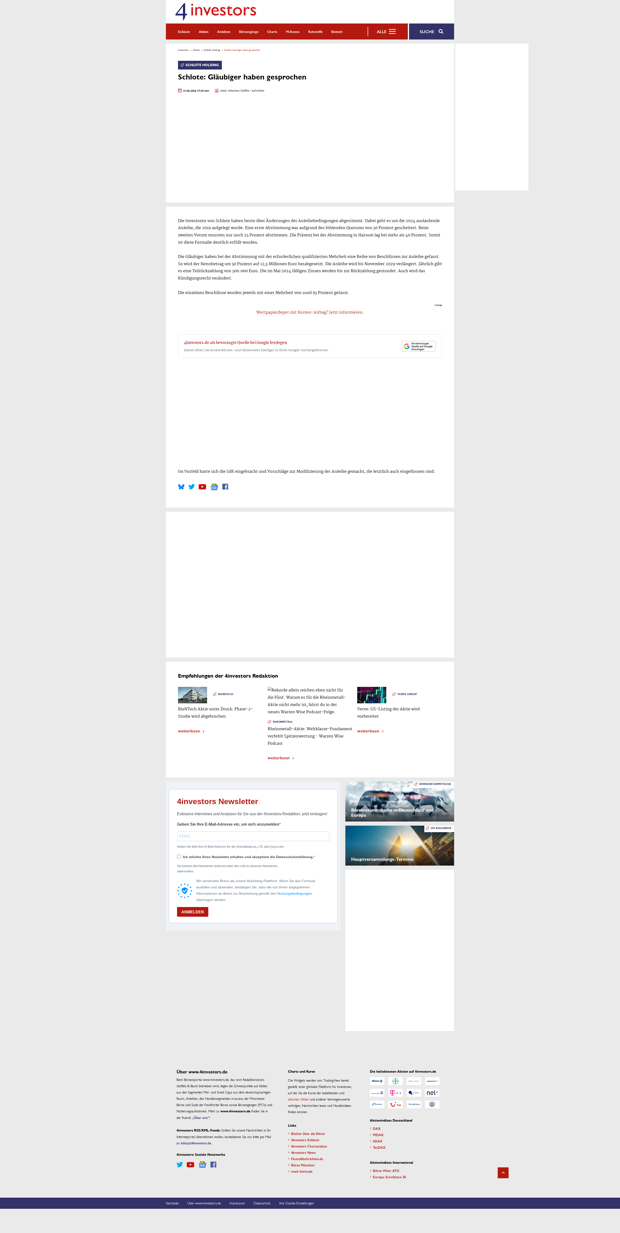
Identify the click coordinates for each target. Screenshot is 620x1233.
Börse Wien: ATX (386, 1170)
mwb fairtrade (301, 1171)
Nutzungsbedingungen (294, 893)
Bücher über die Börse (308, 1133)
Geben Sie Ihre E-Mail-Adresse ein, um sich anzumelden (228, 824)
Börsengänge (248, 31)
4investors (183, 50)
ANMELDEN (192, 912)
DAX (377, 1128)
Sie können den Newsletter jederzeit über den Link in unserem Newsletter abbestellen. (227, 868)
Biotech (336, 31)
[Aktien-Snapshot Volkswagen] (432, 1104)
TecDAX (379, 1147)
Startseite (172, 1203)
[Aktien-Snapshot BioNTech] (414, 1081)
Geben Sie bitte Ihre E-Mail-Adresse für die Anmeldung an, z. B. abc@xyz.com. (230, 846)
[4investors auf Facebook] (225, 487)
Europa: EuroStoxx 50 (389, 1176)
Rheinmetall (283, 721)
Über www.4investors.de (204, 1203)
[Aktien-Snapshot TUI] (395, 1104)
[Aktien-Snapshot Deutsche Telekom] (395, 1093)
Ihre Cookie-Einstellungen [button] (296, 1203)
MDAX (378, 1134)
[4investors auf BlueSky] (181, 487)
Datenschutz (262, 1203)
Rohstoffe (315, 31)
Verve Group (407, 694)
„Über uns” (200, 1117)
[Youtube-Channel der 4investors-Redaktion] (202, 486)
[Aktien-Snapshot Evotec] (414, 1093)
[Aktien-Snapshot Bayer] (395, 1081)
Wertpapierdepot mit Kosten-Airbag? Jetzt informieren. (310, 312)
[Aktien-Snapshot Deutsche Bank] (377, 1093)
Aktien (204, 31)
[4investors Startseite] (215, 11)
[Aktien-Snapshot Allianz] (377, 1081)
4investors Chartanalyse (309, 1146)
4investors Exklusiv (305, 1139)
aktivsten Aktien (298, 1099)
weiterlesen (189, 731)
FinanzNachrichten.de (307, 1158)
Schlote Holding (212, 50)
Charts (272, 31)
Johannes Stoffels (238, 91)
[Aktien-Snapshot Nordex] (377, 1104)
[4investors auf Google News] (214, 487)
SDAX (377, 1141)
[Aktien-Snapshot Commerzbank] (432, 1081)
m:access (293, 31)
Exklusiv (184, 31)
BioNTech (225, 694)
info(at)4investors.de (196, 1142)
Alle (381, 31)
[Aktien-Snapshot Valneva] (414, 1104)
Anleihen (223, 31)
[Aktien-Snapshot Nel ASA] (432, 1093)
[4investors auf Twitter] (191, 487)
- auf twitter (256, 91)
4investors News (303, 1152)
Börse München (303, 1165)
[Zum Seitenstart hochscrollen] (503, 1172)
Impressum (237, 1203)
